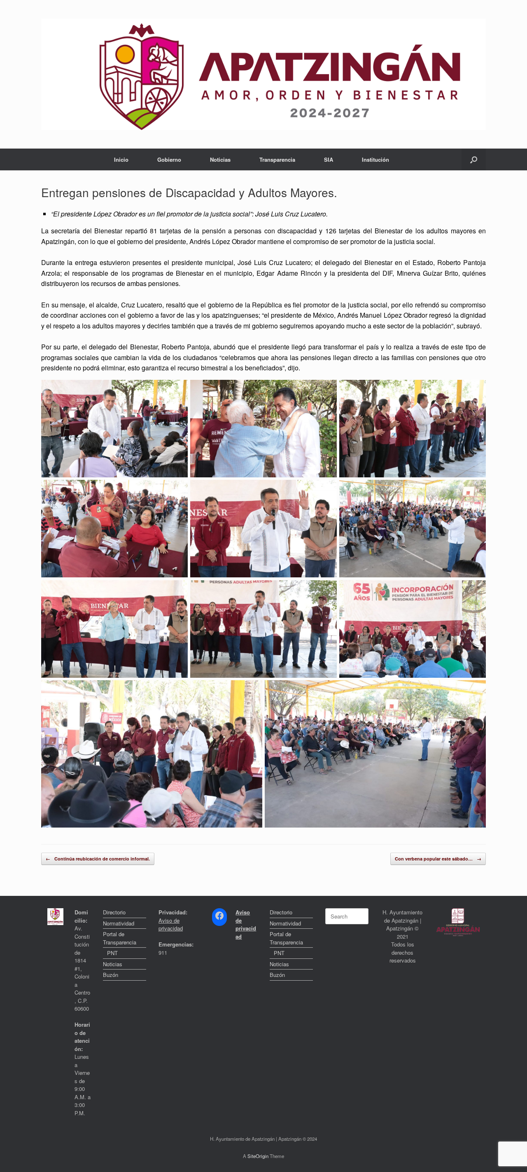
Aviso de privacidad (171, 924)
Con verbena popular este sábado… (438, 859)
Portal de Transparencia (119, 938)
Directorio (114, 912)
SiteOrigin (257, 1156)
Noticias (220, 159)
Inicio (121, 159)
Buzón (110, 975)
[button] (474, 159)
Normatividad (118, 923)
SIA (328, 159)
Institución (375, 159)
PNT (112, 953)
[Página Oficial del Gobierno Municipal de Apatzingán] (263, 74)
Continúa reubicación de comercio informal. (98, 859)
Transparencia (277, 159)
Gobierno (169, 159)
